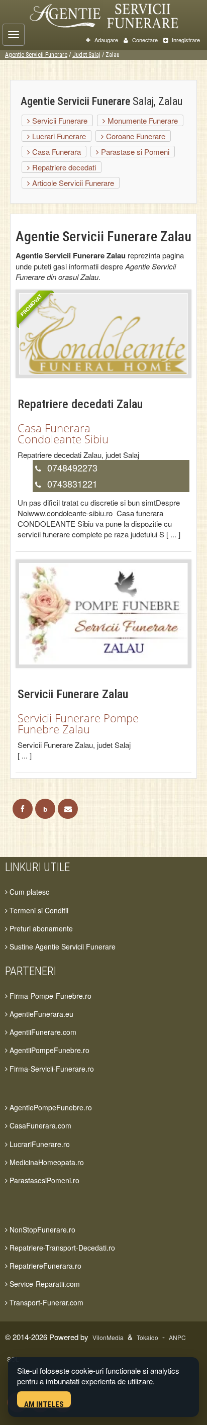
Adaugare (105, 40)
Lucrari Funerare (58, 136)
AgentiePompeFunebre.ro (50, 1107)
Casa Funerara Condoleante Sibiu (63, 433)
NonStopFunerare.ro (41, 1229)
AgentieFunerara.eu (40, 1014)
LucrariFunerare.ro (39, 1144)
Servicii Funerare (58, 120)
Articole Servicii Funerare (72, 182)
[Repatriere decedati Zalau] (103, 332)
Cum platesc (28, 892)
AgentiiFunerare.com (42, 1032)
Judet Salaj (86, 54)
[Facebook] (23, 809)
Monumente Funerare (142, 120)
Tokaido (147, 1337)
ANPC (177, 1337)
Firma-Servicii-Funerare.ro (51, 1069)
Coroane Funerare (134, 136)
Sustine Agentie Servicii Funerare (62, 946)
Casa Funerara (55, 151)
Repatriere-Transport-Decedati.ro (61, 1248)
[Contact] (68, 809)
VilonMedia (108, 1337)
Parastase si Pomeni (134, 151)
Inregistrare (185, 40)
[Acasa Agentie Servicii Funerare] (113, 14)
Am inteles (44, 1403)
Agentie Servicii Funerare (36, 54)
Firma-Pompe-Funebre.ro (49, 996)
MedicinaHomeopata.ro (46, 1162)
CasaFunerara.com (39, 1125)
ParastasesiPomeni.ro (43, 1180)
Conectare (144, 40)
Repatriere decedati (63, 167)
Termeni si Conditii (38, 910)
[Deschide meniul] (14, 35)
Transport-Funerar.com (45, 1302)
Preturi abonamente (40, 928)
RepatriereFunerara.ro (44, 1266)
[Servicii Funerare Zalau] (103, 612)
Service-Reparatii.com (44, 1284)
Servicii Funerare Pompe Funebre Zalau (78, 723)
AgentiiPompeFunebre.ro (48, 1050)
